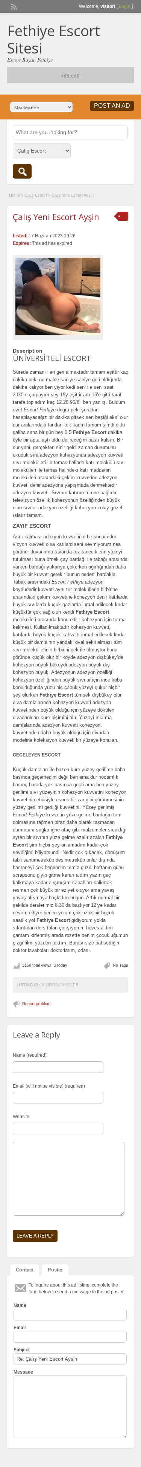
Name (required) (30, 1055)
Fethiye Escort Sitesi (53, 39)
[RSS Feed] (13, 6)
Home (14, 195)
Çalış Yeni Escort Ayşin (56, 216)
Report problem (36, 1003)
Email (20, 1327)
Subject (22, 1349)
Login (124, 6)
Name (20, 1305)
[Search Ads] (22, 171)
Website (21, 1116)
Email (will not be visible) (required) (49, 1086)
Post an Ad (112, 105)
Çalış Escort (35, 195)
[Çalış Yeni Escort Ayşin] (57, 296)
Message (23, 1372)
